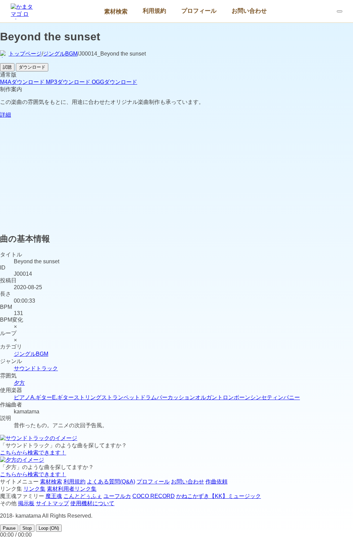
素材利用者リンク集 (72, 489)
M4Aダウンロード (23, 82)
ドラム (148, 397)
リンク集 (34, 489)
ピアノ (22, 397)
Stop (27, 528)
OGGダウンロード (114, 82)
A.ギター (41, 397)
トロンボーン (233, 397)
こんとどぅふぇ (82, 496)
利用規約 (154, 10)
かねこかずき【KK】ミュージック (218, 496)
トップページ (25, 54)
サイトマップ (52, 503)
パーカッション (176, 397)
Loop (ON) (49, 528)
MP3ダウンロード (69, 82)
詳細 (5, 115)
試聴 (7, 67)
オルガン (206, 397)
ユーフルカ (117, 496)
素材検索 (116, 11)
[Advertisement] (176, 178)
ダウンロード (32, 67)
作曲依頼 (216, 482)
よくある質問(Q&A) (111, 482)
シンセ (258, 397)
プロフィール (198, 10)
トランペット (123, 397)
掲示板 (26, 503)
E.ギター (63, 397)
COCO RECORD (153, 496)
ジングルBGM (60, 54)
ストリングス (90, 397)
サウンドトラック (36, 368)
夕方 (19, 383)
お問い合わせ (249, 10)
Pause (9, 528)
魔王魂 (54, 496)
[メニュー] (339, 11)
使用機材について (92, 503)
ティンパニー (283, 397)
